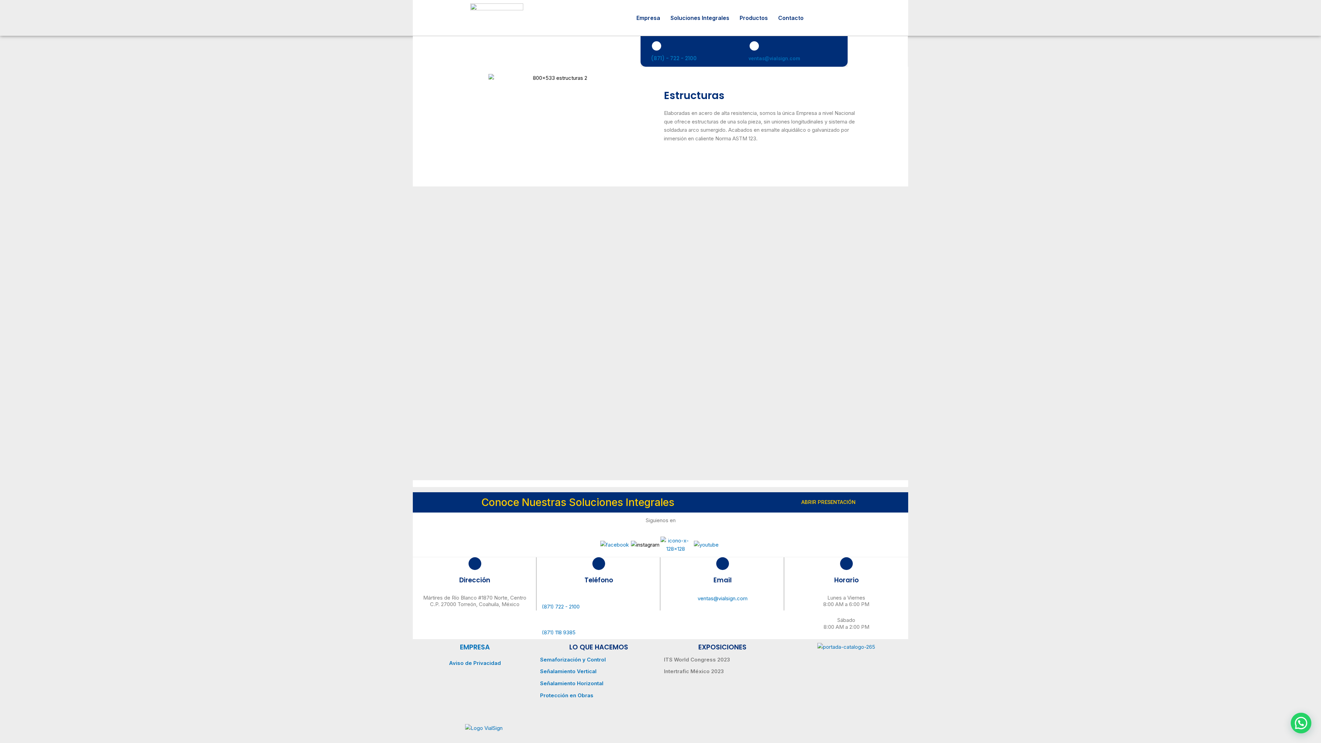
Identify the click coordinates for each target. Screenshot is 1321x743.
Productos (754, 17)
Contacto (791, 17)
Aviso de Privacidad (475, 663)
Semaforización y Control (573, 659)
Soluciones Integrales (699, 17)
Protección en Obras (566, 695)
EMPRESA (475, 647)
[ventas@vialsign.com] (754, 46)
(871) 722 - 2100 (561, 606)
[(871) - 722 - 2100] (656, 46)
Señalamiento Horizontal (571, 683)
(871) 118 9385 (559, 632)
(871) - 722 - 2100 (674, 58)
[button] (1301, 723)
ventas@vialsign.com (774, 58)
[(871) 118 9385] (598, 621)
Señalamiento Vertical (568, 671)
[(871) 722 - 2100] (598, 597)
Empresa (648, 17)
